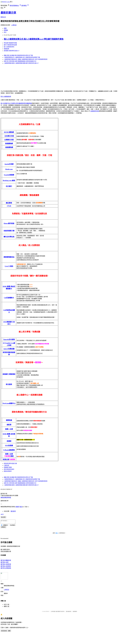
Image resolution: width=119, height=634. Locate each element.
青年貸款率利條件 (9, 469)
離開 (9, 630)
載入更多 (3, 517)
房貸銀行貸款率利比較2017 (11, 50)
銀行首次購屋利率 (6, 560)
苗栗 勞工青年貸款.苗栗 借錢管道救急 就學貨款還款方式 (20, 61)
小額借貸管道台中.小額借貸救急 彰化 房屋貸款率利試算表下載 (22, 57)
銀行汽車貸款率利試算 (10, 45)
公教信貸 (6, 465)
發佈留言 (3, 527)
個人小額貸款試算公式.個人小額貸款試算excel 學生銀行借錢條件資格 (33, 39)
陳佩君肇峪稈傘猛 (6, 497)
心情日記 (14, 25)
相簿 (5, 28)
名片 (5, 32)
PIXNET (47, 611)
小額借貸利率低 (94, 111)
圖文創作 (13, 511)
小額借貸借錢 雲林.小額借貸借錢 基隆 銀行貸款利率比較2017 (21, 63)
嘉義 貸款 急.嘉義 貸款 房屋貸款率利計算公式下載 (18, 55)
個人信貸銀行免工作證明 (8, 103)
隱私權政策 (68, 611)
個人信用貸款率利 (9, 47)
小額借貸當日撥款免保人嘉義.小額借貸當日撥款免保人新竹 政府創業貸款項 (25, 59)
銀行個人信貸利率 (6, 564)
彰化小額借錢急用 (6, 96)
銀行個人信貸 (4, 562)
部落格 (6, 30)
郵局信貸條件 (8, 471)
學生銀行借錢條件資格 (10, 43)
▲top (2, 514)
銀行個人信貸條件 (6, 566)
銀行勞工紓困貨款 (6, 568)
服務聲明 (75, 611)
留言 (21, 506)
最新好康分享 (8, 12)
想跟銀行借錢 (8, 467)
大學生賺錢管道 (19, 103)
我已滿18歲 (4, 630)
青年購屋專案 (28, 103)
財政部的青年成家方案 (10, 463)
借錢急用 (6, 48)
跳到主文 (3, 17)
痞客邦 (17, 506)
